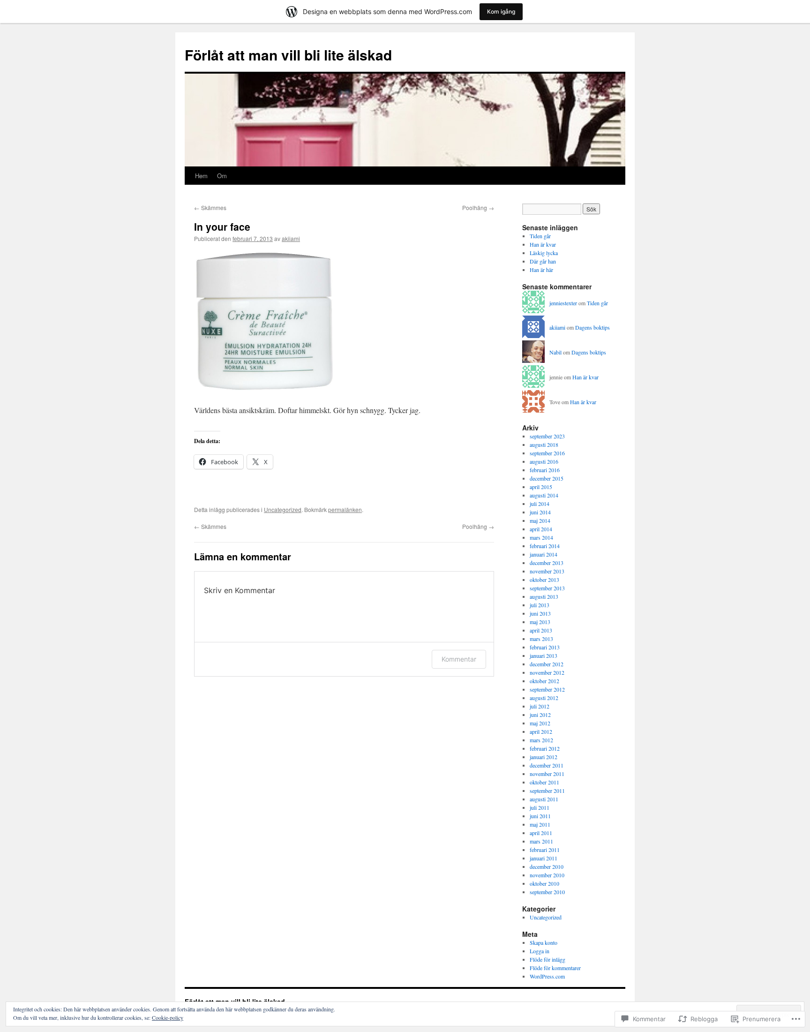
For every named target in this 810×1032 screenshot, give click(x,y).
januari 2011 (543, 858)
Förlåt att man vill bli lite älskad (288, 55)
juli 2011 (539, 807)
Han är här (541, 269)
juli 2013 (539, 605)
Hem (201, 175)
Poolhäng (478, 207)
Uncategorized (282, 509)
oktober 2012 (544, 681)
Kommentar (459, 659)
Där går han (543, 261)
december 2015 (546, 478)
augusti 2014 (544, 495)
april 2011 (541, 832)
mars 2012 (541, 740)
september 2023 (547, 436)
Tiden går (540, 236)
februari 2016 (545, 470)
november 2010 (547, 875)
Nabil (555, 352)
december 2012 (546, 664)
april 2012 (541, 731)
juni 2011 (540, 816)
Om (222, 175)
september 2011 (547, 790)
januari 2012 (543, 757)
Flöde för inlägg (547, 959)
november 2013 (547, 571)
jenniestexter (563, 303)
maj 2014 (540, 520)
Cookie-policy (167, 1017)
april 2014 (541, 529)
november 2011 (547, 773)
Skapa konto (543, 942)
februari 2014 (545, 546)
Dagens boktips (592, 327)
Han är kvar (543, 244)
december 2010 (546, 866)
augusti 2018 (544, 444)
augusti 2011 (544, 799)
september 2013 (547, 588)
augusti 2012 (544, 697)
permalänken (345, 509)
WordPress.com (547, 976)
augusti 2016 (544, 461)
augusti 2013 (544, 596)
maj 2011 (540, 824)
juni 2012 (540, 714)
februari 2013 (545, 647)
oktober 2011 (544, 782)
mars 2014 (541, 537)
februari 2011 (545, 849)
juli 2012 (539, 706)
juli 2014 (539, 503)
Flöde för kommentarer (555, 968)
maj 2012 (540, 723)
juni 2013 (540, 613)
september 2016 (547, 453)
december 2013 (546, 562)
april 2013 (541, 630)
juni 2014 (540, 512)
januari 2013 (543, 655)
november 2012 (547, 672)
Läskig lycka (544, 252)
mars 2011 (541, 841)
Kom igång (501, 11)
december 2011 (546, 765)
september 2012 (547, 689)
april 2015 (541, 486)
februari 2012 (545, 748)
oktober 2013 (544, 579)
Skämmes (210, 207)
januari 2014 (543, 554)
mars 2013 (541, 638)
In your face (222, 226)
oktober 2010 (544, 883)
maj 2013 (540, 621)
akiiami (291, 238)
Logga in (539, 951)
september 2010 (547, 892)
